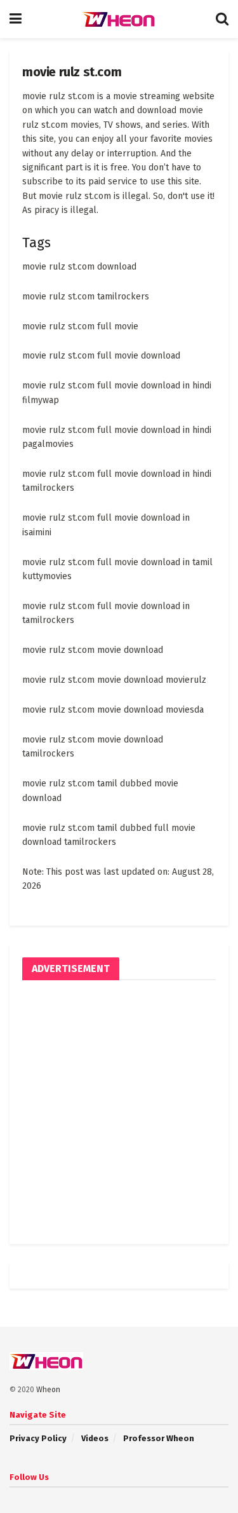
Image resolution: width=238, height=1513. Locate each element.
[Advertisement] (119, 1112)
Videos (95, 1438)
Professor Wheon (158, 1438)
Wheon (48, 1389)
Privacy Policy (38, 1438)
